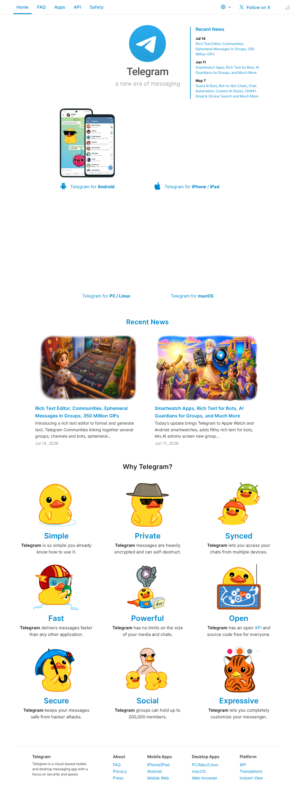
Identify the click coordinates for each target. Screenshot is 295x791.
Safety (97, 7)
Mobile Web (158, 777)
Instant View (251, 777)
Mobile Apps (159, 756)
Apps (59, 7)
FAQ (41, 7)
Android (154, 771)
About (119, 756)
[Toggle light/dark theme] (287, 7)
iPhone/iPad (158, 764)
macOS (199, 771)
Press (118, 777)
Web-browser (204, 777)
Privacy (120, 771)
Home (22, 7)
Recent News (210, 29)
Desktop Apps (206, 756)
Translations (251, 771)
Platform (248, 756)
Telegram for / (192, 186)
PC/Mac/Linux (205, 764)
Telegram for (92, 186)
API (77, 7)
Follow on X (257, 7)
